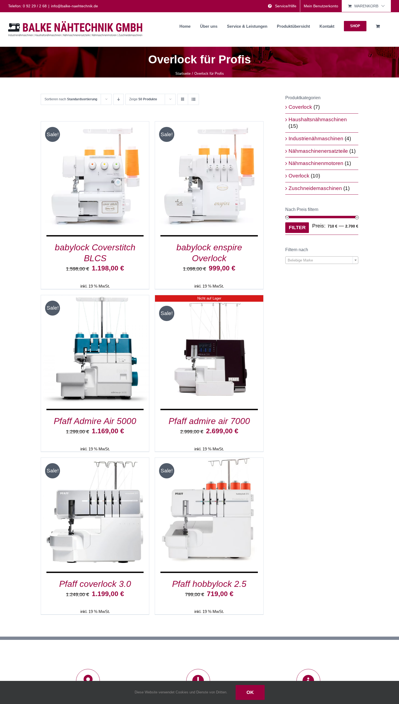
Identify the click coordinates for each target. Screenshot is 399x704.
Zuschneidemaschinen (315, 188)
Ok (250, 692)
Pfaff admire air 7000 (209, 421)
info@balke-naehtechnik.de (74, 6)
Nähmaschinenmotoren (316, 163)
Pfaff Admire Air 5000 (95, 421)
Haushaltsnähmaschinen (318, 119)
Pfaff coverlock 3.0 (95, 584)
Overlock (299, 176)
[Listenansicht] (193, 99)
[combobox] (321, 260)
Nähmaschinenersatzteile (318, 151)
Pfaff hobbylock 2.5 (209, 584)
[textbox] (322, 260)
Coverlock (300, 107)
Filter (297, 227)
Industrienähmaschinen (316, 138)
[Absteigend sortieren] (118, 99)
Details (120, 177)
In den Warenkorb (82, 177)
